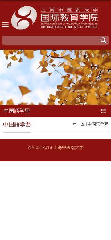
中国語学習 (98, 124)
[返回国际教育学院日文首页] (55, 18)
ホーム (79, 124)
